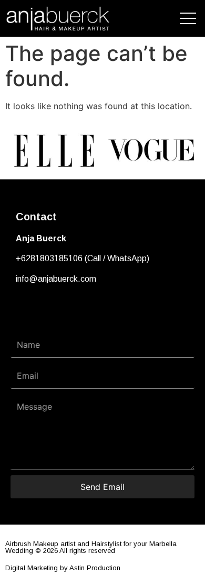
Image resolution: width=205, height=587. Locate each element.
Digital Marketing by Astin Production (62, 568)
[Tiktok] (60, 311)
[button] (15, 149)
